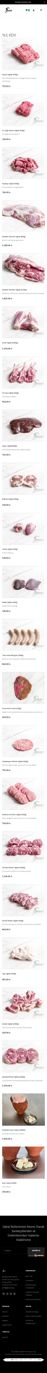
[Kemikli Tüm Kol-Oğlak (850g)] (23, 216)
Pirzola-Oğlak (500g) (10, 393)
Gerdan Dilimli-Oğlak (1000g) (13, 867)
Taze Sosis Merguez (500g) (12, 655)
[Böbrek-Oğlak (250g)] (23, 478)
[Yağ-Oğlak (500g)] (23, 953)
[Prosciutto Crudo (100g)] (23, 688)
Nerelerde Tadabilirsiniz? (31, 1322)
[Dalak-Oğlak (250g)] (23, 581)
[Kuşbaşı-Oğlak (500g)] (23, 163)
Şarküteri (5, 1316)
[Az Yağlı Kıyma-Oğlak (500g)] (23, 110)
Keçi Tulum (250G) (9, 1183)
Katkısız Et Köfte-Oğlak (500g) (14, 814)
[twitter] (14, 1293)
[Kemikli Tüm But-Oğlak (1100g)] (23, 269)
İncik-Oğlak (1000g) (10, 343)
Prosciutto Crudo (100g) (11, 708)
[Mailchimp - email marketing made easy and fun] (36, 1255)
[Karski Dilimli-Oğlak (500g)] (23, 900)
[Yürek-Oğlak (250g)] (23, 528)
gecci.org (29, 1276)
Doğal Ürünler (7, 1325)
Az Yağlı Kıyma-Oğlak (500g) (13, 130)
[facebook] (7, 1293)
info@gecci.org (8, 1288)
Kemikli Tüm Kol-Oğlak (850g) (14, 237)
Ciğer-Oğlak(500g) (9, 446)
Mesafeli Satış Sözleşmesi (31, 1286)
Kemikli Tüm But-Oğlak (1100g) (14, 290)
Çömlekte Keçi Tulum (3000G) (13, 1130)
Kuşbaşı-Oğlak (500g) (10, 184)
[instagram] (3, 1293)
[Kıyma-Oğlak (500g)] (23, 54)
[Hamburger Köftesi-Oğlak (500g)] (23, 741)
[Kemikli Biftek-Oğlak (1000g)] (23, 1056)
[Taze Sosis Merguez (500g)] (23, 635)
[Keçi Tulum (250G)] (23, 1162)
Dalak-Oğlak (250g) (9, 602)
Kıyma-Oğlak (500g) (10, 75)
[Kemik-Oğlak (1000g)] (23, 1003)
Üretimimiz (29, 1280)
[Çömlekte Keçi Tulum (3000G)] (23, 1109)
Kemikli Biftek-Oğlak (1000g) (13, 1077)
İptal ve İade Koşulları (33, 1316)
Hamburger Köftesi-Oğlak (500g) (15, 761)
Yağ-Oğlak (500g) (9, 974)
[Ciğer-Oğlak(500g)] (23, 425)
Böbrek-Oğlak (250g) (10, 499)
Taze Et (4, 1312)
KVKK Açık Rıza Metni (33, 1299)
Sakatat (5, 1321)
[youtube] (10, 1293)
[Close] (44, 2)
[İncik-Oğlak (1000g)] (23, 322)
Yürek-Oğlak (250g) (10, 549)
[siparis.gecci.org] (9, 10)
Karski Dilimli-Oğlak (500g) (12, 921)
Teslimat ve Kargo (32, 1312)
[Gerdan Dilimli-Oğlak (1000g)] (23, 847)
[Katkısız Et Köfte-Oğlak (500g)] (23, 794)
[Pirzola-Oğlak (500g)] (23, 372)
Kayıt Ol (5, 1337)
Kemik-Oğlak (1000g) (10, 1024)
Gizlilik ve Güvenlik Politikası (32, 1293)
